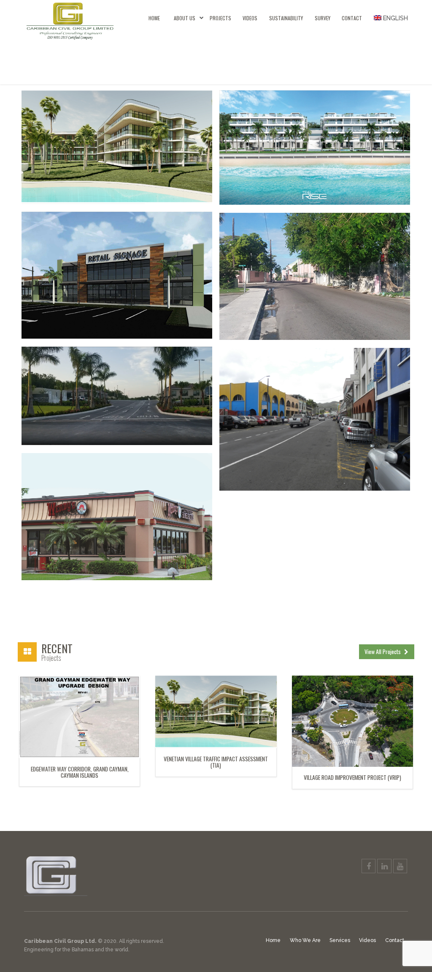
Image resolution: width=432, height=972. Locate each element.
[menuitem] (388, 18)
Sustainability (286, 18)
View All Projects (383, 651)
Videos (250, 18)
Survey (322, 18)
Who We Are (305, 940)
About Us (184, 18)
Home (154, 18)
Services (339, 940)
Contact (352, 18)
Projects (220, 18)
